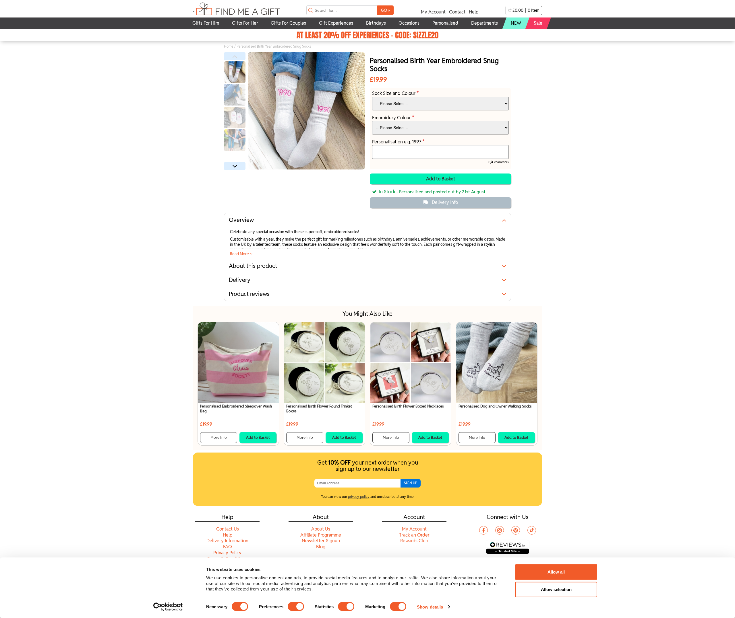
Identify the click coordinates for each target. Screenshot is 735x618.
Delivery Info (445, 202)
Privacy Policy (227, 553)
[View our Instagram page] (499, 530)
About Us (320, 529)
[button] (234, 56)
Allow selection (556, 589)
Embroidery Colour (392, 118)
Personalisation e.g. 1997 (397, 142)
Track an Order (414, 535)
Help (473, 12)
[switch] (296, 606)
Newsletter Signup (321, 541)
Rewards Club (414, 541)
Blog (320, 547)
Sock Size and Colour (394, 93)
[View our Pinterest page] (515, 530)
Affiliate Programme (320, 535)
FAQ (227, 547)
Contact (457, 12)
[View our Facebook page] (483, 530)
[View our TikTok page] (531, 530)
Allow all (556, 572)
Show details (430, 606)
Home (228, 46)
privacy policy (359, 496)
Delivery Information (227, 541)
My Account (433, 12)
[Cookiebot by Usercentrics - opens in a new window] (168, 607)
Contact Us (227, 529)
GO (385, 10)
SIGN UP (410, 483)
